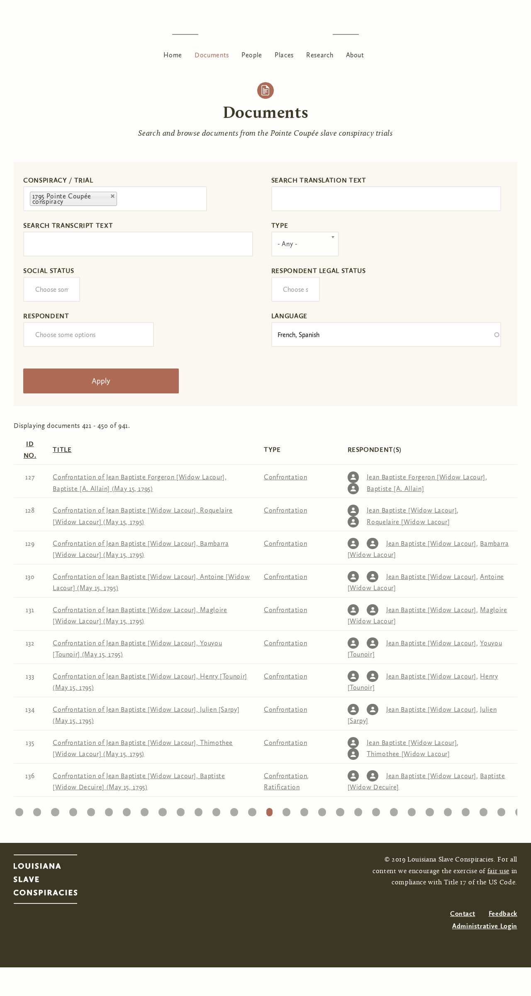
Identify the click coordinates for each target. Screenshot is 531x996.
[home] (265, 34)
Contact (462, 914)
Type (279, 225)
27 (483, 810)
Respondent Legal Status (318, 271)
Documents (212, 55)
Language (289, 316)
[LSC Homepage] (54, 881)
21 (376, 810)
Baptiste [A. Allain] (395, 489)
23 (412, 810)
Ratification (282, 787)
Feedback (503, 914)
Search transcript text (68, 225)
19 (340, 810)
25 (448, 810)
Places (284, 55)
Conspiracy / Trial (58, 180)
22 (394, 810)
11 (198, 810)
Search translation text (318, 180)
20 (358, 810)
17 (304, 810)
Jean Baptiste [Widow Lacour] (412, 510)
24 (429, 810)
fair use (498, 871)
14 (252, 810)
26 (465, 810)
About (355, 55)
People (251, 55)
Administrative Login (484, 926)
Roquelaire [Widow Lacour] (408, 522)
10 (180, 810)
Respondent (46, 316)
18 (322, 810)
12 (216, 810)
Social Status (48, 271)
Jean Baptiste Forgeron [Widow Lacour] (426, 477)
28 (501, 810)
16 (286, 810)
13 (234, 810)
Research (319, 55)
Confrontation (285, 477)
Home (172, 55)
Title (62, 450)
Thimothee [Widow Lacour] (408, 754)
